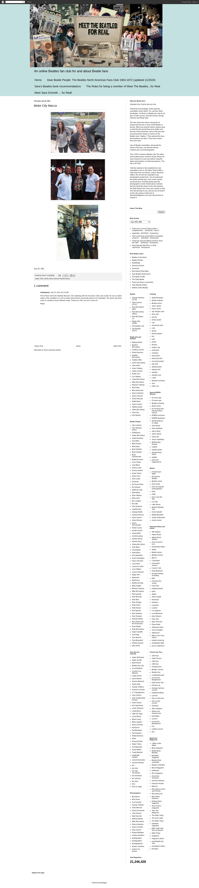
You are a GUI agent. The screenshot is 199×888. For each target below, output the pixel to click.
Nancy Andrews (137, 393)
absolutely (136, 233)
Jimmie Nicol (136, 541)
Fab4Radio (136, 263)
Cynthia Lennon (138, 350)
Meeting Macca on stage (157, 422)
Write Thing (156, 833)
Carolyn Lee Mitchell (136, 672)
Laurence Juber (138, 566)
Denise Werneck (138, 681)
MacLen (155, 786)
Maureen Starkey (138, 385)
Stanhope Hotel (157, 627)
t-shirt (154, 378)
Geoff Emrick (136, 509)
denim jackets (157, 334)
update (154, 457)
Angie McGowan (138, 657)
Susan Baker (136, 750)
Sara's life (155, 437)
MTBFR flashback (158, 418)
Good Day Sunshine (155, 777)
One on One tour (158, 698)
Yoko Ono (135, 412)
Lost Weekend (157, 613)
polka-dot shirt (157, 358)
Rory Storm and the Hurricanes (137, 623)
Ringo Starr (136, 321)
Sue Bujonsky (137, 747)
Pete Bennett (136, 597)
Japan (154, 594)
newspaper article (158, 846)
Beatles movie (157, 481)
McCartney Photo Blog (140, 271)
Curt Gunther (136, 802)
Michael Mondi (137, 819)
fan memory (136, 778)
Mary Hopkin (136, 586)
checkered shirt (157, 325)
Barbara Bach (137, 342)
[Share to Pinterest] (74, 275)
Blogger (104, 883)
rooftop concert (157, 729)
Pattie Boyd (136, 401)
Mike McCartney (138, 591)
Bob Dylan (136, 446)
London (154, 608)
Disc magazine (157, 773)
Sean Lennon (137, 404)
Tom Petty (135, 635)
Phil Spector (136, 611)
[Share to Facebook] (71, 275)
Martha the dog (137, 583)
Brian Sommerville (136, 456)
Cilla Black (136, 465)
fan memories (137, 776)
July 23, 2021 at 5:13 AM (59, 292)
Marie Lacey (136, 719)
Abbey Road (156, 535)
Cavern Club (156, 568)
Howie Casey (137, 528)
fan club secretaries (136, 772)
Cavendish (156, 561)
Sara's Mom (156, 431)
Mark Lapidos (137, 722)
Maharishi (135, 577)
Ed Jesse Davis (137, 484)
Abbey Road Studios (156, 538)
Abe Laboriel (136, 425)
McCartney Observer (156, 797)
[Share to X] (69, 275)
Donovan (135, 482)
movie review (157, 520)
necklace (155, 353)
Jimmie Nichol (137, 539)
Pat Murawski (137, 730)
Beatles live (156, 672)
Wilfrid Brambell (157, 515)
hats (153, 339)
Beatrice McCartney (136, 346)
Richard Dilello (137, 619)
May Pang (135, 388)
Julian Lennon (137, 371)
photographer (137, 841)
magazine (155, 836)
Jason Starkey (137, 368)
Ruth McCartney (138, 629)
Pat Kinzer (136, 728)
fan (133, 765)
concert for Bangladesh (156, 722)
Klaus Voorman (137, 561)
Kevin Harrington (138, 558)
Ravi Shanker (137, 616)
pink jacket (156, 356)
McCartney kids (137, 390)
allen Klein (136, 646)
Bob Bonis (136, 797)
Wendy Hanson (137, 643)
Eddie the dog (137, 490)
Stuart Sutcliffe (137, 632)
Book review (156, 406)
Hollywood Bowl (158, 693)
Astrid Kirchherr (137, 438)
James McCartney (138, 363)
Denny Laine (136, 468)
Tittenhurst (155, 633)
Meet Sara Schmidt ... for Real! (53, 92)
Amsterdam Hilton (158, 547)
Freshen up (156, 685)
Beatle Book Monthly (156, 752)
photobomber (137, 838)
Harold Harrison (138, 515)
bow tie (154, 317)
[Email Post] (59, 275)
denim (154, 331)
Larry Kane (136, 564)
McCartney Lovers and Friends (158, 790)
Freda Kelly (136, 684)
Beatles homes (157, 555)
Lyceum (155, 696)
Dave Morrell (136, 679)
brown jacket (156, 320)
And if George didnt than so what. (144, 245)
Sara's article (156, 434)
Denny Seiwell (137, 470)
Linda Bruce (136, 711)
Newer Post (39, 346)
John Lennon (137, 302)
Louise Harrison (138, 572)
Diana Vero (136, 476)
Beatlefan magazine (155, 756)
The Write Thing (157, 815)
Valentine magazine (155, 824)
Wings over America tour (156, 712)
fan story (135, 781)
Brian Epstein (137, 449)
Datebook (155, 770)
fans (133, 784)
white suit (155, 386)
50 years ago (156, 398)
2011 (41, 278)
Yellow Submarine (158, 517)
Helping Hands (157, 588)
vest (153, 383)
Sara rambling (157, 428)
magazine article (158, 838)
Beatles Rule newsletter (156, 761)
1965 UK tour (157, 658)
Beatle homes (157, 552)
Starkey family (137, 407)
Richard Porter (137, 741)
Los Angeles (156, 611)
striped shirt (156, 369)
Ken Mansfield (137, 555)
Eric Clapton (136, 501)
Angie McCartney (138, 435)
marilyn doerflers (138, 835)
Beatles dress (157, 303)
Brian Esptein (137, 452)
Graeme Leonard (138, 690)
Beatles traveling (158, 403)
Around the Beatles (156, 477)
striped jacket (157, 367)
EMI (153, 578)
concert (154, 719)
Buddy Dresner (137, 459)
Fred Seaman (137, 506)
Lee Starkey (136, 377)
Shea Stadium (157, 709)
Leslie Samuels (137, 708)
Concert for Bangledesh (156, 679)
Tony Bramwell (137, 640)
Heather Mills (137, 360)
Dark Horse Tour (158, 683)
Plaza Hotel (156, 624)
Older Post (117, 346)
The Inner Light (157, 818)
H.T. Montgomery (138, 692)
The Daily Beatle (138, 279)
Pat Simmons (137, 733)
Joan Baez (136, 547)
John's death (156, 597)
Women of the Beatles (140, 288)
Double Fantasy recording (157, 574)
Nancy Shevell (54, 278)
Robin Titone (136, 744)
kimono (154, 345)
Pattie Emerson (137, 736)
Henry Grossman (138, 810)
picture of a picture (136, 850)
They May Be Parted (139, 285)
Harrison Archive (138, 266)
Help (153, 491)
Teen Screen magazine (156, 807)
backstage (155, 716)
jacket (154, 342)
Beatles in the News (139, 257)
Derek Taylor (136, 473)
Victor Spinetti (157, 512)
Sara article (156, 426)
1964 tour (155, 656)
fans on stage (137, 787)
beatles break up (158, 640)
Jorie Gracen (136, 695)
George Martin (137, 512)
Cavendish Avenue (156, 564)
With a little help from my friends (157, 829)
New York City (157, 622)
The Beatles (136, 326)
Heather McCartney (136, 356)
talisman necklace (158, 381)
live (153, 726)
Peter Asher (136, 605)
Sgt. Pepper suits (158, 311)
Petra (134, 738)
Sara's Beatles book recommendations (58, 86)
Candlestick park (158, 675)
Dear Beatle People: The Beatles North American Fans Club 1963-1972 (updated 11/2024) (101, 79)
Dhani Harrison (137, 352)
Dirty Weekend (157, 571)
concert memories (138, 760)
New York (155, 619)
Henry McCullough (136, 524)
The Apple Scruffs (138, 277)
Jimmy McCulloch (138, 544)
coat (153, 328)
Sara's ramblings (158, 439)
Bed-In (154, 558)
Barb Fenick (136, 663)
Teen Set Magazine (155, 811)
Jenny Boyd (136, 533)
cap (153, 322)
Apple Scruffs (137, 660)
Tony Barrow (136, 637)
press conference (158, 646)
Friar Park (155, 586)
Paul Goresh (136, 830)
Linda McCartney (138, 379)
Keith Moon (136, 553)
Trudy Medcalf (137, 752)
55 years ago (156, 400)
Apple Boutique (157, 298)
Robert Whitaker (138, 833)
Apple (154, 549)
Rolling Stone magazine (157, 802)
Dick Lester (136, 479)
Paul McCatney (137, 317)
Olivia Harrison (137, 399)
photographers (137, 844)
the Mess (155, 849)
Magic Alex (136, 575)
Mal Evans (136, 580)
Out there (155, 706)
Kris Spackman (137, 705)
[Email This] (63, 275)
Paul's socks (156, 309)
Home (38, 79)
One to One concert (156, 702)
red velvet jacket (158, 361)
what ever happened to (156, 461)
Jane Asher (136, 365)
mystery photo (157, 450)
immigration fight (158, 643)
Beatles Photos (137, 260)
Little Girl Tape (137, 714)
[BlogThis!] (66, 275)
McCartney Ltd (157, 794)
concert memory (138, 763)
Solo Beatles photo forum (141, 274)
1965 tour (155, 661)
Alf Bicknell (136, 433)
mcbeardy (155, 350)
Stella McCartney (138, 410)
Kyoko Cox (136, 374)
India (153, 591)
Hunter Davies (137, 530)
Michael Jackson (138, 588)
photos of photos (138, 846)
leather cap (156, 347)
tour (153, 732)
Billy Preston (136, 444)
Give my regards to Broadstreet (158, 488)
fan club (135, 768)
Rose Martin (136, 626)
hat (153, 336)
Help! (154, 494)
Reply (42, 304)
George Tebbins (138, 687)
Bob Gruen (136, 799)
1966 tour (155, 664)
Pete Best (135, 600)
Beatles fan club (138, 666)
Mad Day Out (137, 816)
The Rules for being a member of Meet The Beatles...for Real (123, 86)
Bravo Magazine (158, 768)
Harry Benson (137, 808)
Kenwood (135, 268)
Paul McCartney (64, 278)
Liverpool (155, 605)
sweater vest (156, 375)
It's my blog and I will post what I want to (158, 411)
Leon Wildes (136, 569)
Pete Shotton (136, 602)
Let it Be (155, 502)
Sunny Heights (157, 630)
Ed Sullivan (136, 487)
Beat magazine (157, 748)
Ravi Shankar (137, 613)
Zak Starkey (136, 415)
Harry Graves (137, 517)
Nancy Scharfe (137, 725)
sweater (155, 372)
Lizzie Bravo (136, 716)
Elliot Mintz (136, 493)
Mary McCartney (138, 382)
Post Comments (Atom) (52, 350)
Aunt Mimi (135, 441)
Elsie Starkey (137, 495)
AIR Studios (156, 532)
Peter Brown (136, 608)
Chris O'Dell (136, 462)
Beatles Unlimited (158, 765)
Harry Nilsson (137, 520)
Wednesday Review (156, 443)
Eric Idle (135, 504)
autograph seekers (136, 756)
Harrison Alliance (158, 781)
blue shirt (155, 314)
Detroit (46, 278)
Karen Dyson (137, 703)
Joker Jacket (156, 306)
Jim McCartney (137, 536)
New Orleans (156, 616)
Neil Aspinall (136, 594)
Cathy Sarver (137, 676)
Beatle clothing (157, 300)
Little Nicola (156, 504)
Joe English (136, 550)
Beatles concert (157, 670)
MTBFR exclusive (158, 415)
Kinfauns (155, 602)
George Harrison (138, 298)
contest (154, 447)
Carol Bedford (137, 668)
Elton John (136, 498)
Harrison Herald (158, 783)
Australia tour (157, 667)
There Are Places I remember (142, 282)
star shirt (155, 364)
